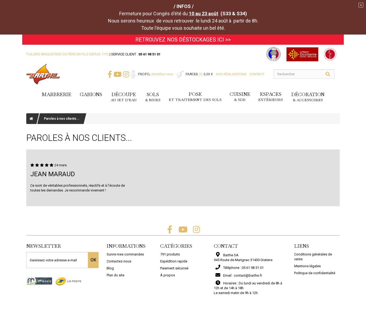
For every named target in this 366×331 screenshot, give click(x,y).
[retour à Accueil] (31, 118)
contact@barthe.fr (248, 275)
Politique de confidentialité (314, 273)
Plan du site (115, 275)
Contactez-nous (119, 261)
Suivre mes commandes (125, 254)
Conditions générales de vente (313, 256)
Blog (110, 268)
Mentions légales (307, 266)
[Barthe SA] (43, 74)
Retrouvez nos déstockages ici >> (183, 39)
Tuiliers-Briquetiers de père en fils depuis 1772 (67, 54)
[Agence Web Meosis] (39, 281)
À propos (167, 275)
